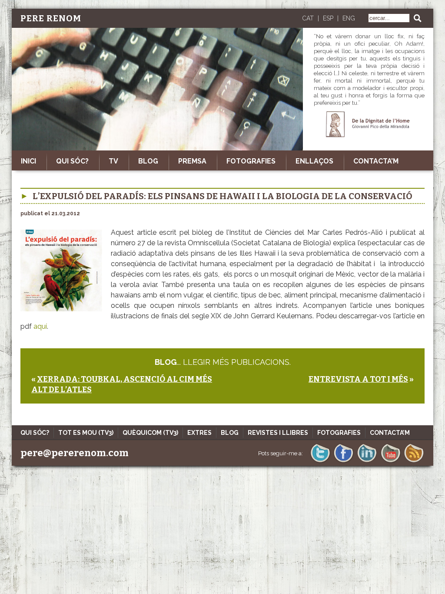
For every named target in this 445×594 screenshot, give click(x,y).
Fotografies (251, 161)
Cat (308, 18)
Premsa (192, 161)
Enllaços (314, 161)
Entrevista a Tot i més (358, 379)
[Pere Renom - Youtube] (390, 461)
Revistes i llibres (278, 432)
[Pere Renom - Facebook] (343, 461)
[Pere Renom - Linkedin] (367, 461)
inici (28, 161)
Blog (148, 161)
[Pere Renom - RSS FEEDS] (414, 461)
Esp (328, 18)
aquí (40, 326)
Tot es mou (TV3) (85, 432)
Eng (348, 18)
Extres (199, 432)
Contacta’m (376, 161)
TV (113, 161)
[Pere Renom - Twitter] (320, 461)
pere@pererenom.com (74, 453)
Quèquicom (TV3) (150, 432)
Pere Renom (50, 18)
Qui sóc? (72, 161)
